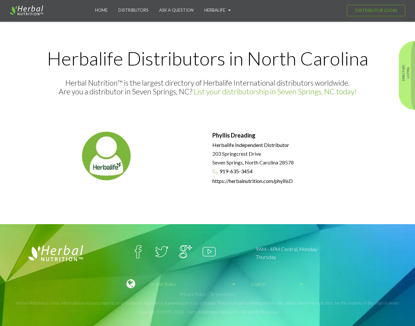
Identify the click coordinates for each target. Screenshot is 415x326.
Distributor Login (376, 10)
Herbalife (216, 10)
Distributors (133, 10)
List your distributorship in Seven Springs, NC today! (275, 91)
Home (101, 10)
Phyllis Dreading (233, 135)
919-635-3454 (236, 171)
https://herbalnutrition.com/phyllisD (252, 181)
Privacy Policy (193, 294)
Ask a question (176, 10)
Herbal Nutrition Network (212, 312)
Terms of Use (223, 294)
